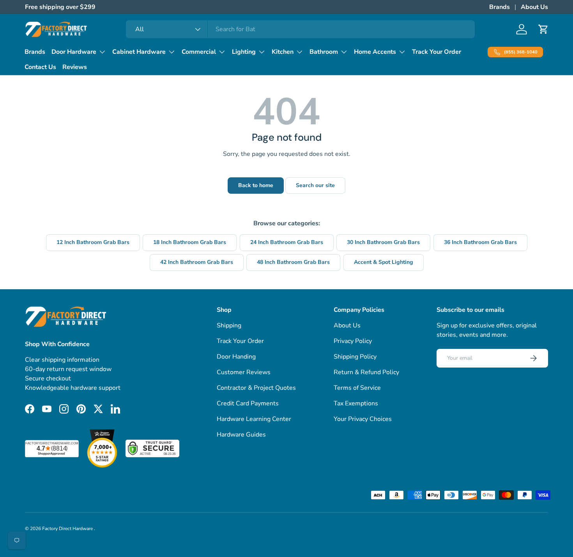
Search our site (315, 185)
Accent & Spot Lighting (383, 262)
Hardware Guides (241, 434)
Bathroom (323, 52)
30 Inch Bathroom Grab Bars (383, 242)
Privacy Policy (353, 341)
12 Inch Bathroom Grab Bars (93, 242)
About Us (534, 7)
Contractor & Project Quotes (256, 388)
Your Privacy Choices (363, 419)
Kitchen (283, 52)
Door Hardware (73, 52)
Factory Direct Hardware (68, 528)
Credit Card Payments (248, 403)
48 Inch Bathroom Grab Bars (293, 262)
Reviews (74, 67)
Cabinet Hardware (139, 52)
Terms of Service (357, 388)
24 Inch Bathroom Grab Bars (286, 242)
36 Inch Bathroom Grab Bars (480, 242)
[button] (543, 29)
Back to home (255, 185)
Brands (499, 7)
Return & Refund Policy (366, 372)
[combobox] (300, 29)
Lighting (244, 52)
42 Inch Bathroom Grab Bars (196, 262)
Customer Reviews (244, 372)
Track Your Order (436, 52)
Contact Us (40, 67)
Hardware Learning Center (254, 419)
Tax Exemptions (356, 403)
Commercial (199, 52)
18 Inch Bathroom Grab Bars (189, 242)
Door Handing (236, 356)
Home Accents (375, 52)
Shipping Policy (355, 356)
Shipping (229, 325)
